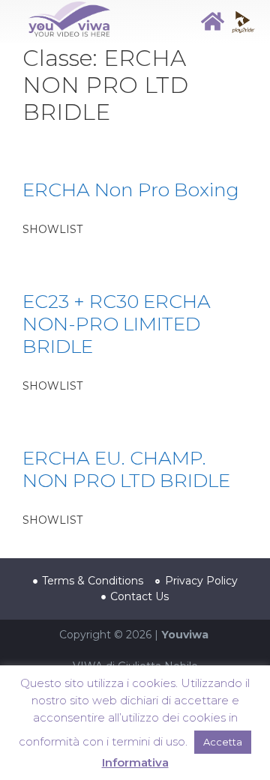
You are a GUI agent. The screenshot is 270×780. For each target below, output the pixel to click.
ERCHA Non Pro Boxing (130, 189)
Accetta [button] (222, 742)
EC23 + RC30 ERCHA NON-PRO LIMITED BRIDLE (116, 323)
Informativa (135, 762)
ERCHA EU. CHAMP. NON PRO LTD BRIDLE (126, 469)
